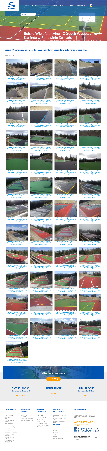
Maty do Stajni (41, 421)
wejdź (53, 379)
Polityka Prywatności (78, 5)
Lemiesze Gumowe (9, 415)
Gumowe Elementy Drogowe (9, 438)
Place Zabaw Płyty (41, 415)
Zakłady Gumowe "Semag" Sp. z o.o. (83, 437)
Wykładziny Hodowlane (11, 432)
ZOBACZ (53, 393)
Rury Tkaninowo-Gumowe (9, 424)
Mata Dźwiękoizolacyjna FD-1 (59, 416)
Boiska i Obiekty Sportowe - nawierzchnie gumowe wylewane (63, 41)
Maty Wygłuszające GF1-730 (59, 419)
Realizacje (45, 5)
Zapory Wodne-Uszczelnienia (9, 429)
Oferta (26, 5)
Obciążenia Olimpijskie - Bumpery (43, 426)
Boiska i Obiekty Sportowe (25, 416)
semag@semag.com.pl (81, 425)
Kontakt (63, 5)
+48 (84, 422)
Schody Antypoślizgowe (11, 427)
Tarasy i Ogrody (41, 419)
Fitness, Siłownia (41, 417)
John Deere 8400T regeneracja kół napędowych (9, 441)
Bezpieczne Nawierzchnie (41, 410)
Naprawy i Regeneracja (27, 420)
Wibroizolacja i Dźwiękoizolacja (58, 410)
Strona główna (28, 41)
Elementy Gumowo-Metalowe (10, 435)
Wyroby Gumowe (10, 410)
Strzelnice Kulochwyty (42, 423)
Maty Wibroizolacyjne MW (59, 422)
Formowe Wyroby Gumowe (9, 421)
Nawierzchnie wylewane (25, 410)
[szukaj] (37, 14)
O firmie (35, 5)
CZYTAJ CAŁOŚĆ (20, 395)
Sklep (55, 5)
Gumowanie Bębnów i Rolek (10, 418)
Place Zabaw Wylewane (27, 418)
